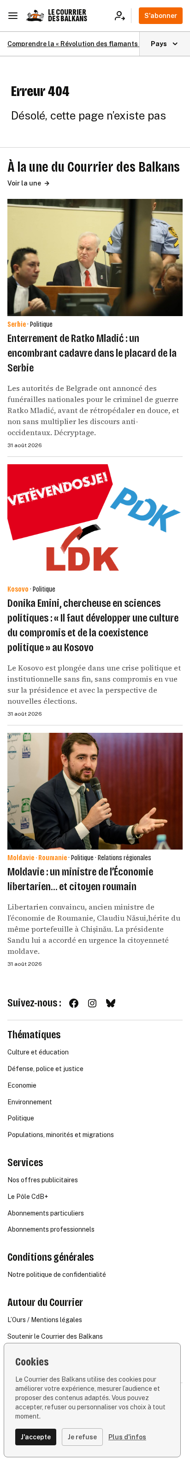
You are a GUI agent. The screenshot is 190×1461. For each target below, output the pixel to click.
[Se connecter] (122, 15)
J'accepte (36, 1437)
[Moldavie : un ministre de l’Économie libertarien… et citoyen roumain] (95, 791)
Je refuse (82, 1437)
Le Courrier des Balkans (67, 15)
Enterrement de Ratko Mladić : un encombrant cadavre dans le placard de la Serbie (92, 353)
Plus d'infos (127, 1437)
